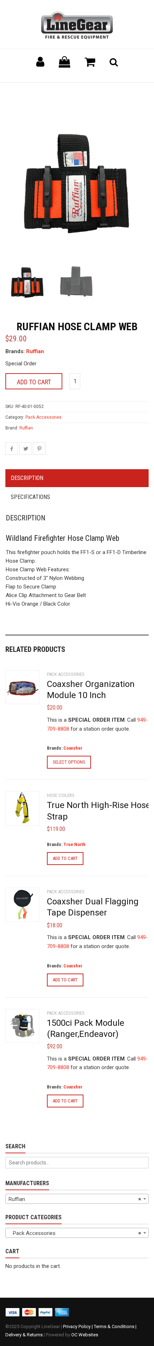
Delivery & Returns (24, 1334)
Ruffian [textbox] (75, 1199)
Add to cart (34, 382)
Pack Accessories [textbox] (75, 1233)
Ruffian (35, 351)
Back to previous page (40, 91)
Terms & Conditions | (115, 1326)
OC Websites (84, 1334)
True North (74, 844)
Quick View (20, 690)
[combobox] (77, 1199)
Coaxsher (72, 748)
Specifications (30, 497)
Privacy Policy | (78, 1326)
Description (27, 478)
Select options (69, 762)
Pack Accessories (43, 417)
